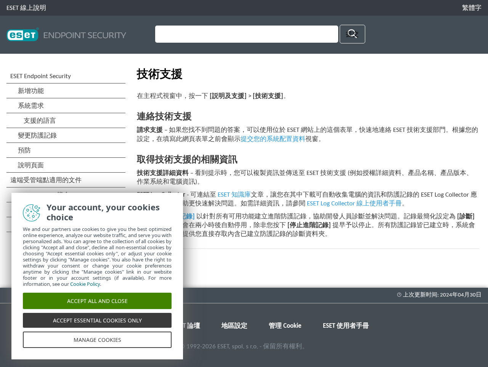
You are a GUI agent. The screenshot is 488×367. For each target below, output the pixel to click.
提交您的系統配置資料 (273, 139)
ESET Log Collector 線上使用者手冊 (354, 203)
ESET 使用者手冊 (346, 326)
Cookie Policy (85, 283)
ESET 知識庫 (234, 195)
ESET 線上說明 (26, 8)
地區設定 (234, 326)
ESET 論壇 (186, 326)
